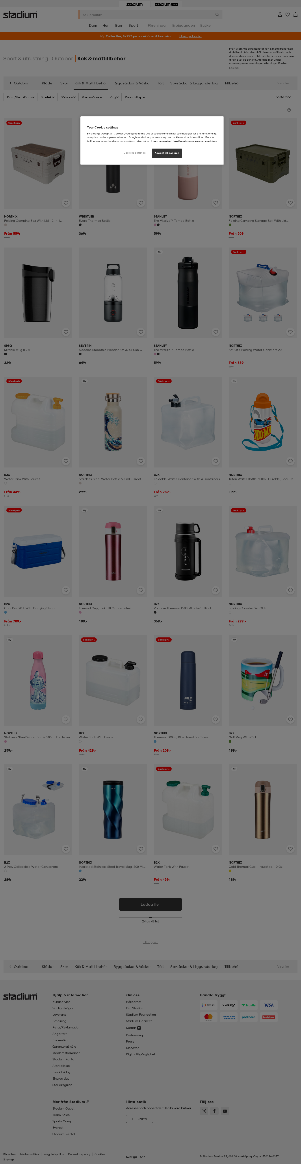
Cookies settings (135, 152)
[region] (152, 140)
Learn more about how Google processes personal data (184, 141)
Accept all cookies (167, 153)
